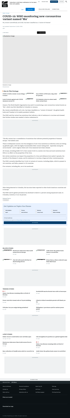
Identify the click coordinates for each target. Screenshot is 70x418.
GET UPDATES (35, 222)
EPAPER (61, 1)
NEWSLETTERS (54, 1)
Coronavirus (5, 199)
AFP (4, 28)
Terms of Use (27, 220)
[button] (66, 2)
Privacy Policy (20, 220)
